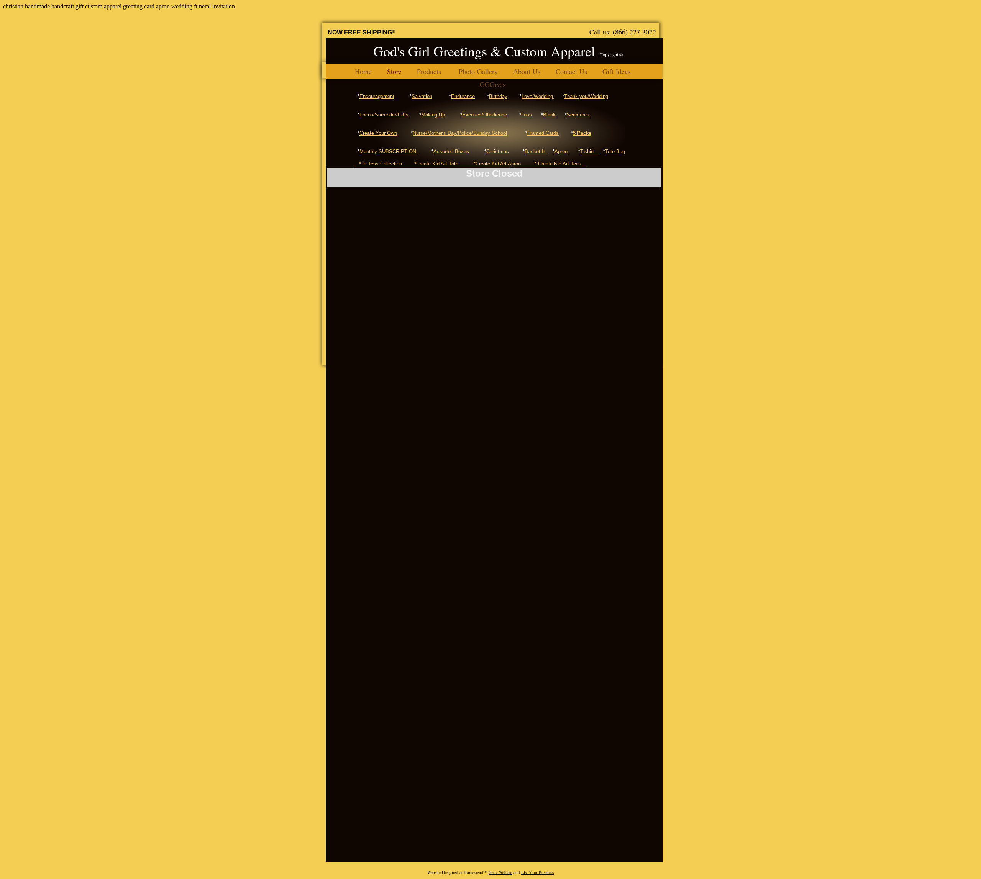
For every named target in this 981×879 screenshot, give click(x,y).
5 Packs (582, 133)
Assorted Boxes (451, 151)
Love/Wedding (538, 96)
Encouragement (376, 96)
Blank (549, 115)
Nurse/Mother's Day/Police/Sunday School (460, 133)
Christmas (497, 151)
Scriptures (578, 115)
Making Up (433, 115)
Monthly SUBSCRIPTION (388, 151)
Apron (561, 151)
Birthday (498, 96)
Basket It (535, 151)
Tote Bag (615, 151)
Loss (526, 115)
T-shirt (590, 151)
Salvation (422, 96)
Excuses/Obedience (484, 115)
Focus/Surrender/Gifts (383, 115)
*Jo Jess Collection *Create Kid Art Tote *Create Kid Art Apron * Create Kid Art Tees (470, 164)
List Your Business (537, 872)
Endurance (463, 96)
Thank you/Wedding (586, 96)
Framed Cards (543, 133)
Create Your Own (378, 133)
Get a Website (500, 872)
